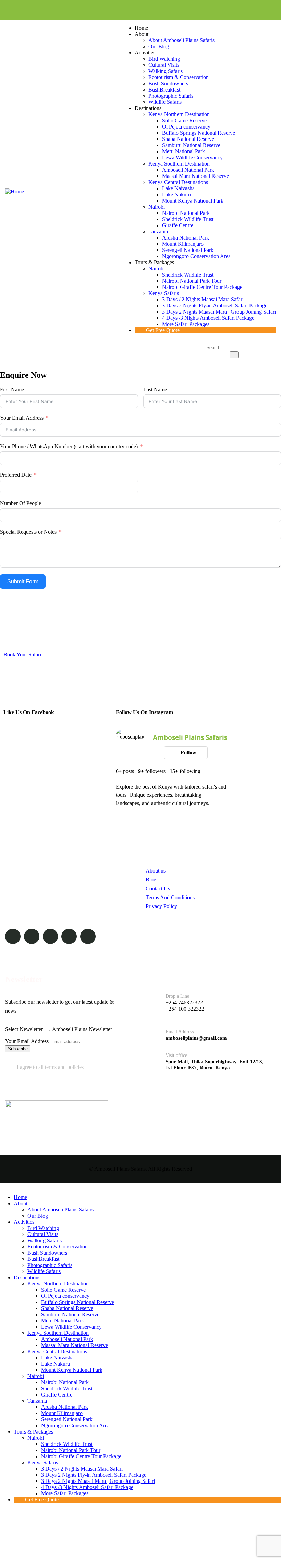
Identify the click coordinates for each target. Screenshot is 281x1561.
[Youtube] (242, 9)
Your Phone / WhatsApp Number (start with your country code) (69, 446)
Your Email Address (22, 418)
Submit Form (22, 581)
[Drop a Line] (153, 1003)
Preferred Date (16, 475)
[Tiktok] (259, 9)
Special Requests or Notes (28, 532)
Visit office (176, 1055)
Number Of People (20, 503)
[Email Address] (153, 1032)
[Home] (14, 191)
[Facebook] (191, 9)
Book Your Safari (22, 654)
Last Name (155, 389)
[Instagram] (225, 9)
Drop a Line (177, 996)
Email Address (180, 1031)
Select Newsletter (24, 1029)
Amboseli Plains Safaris (190, 737)
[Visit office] (153, 1059)
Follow (187, 752)
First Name (12, 389)
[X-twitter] (208, 9)
